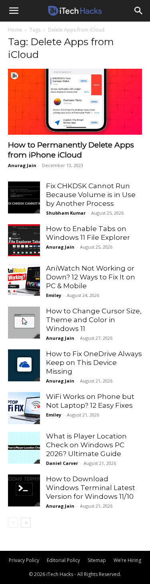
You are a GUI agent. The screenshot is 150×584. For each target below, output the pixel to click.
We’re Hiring (127, 560)
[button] (13, 11)
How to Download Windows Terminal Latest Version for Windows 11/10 (90, 487)
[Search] (139, 11)
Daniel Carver (62, 463)
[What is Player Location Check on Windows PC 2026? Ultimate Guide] (24, 448)
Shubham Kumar (66, 213)
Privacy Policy (24, 560)
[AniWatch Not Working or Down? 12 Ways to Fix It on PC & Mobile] (24, 280)
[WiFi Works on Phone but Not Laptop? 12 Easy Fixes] (24, 408)
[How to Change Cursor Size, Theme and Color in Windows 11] (24, 323)
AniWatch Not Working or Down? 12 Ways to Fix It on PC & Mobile (90, 277)
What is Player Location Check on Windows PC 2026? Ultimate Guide (86, 445)
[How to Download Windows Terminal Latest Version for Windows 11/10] (24, 490)
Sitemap (97, 560)
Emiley (53, 295)
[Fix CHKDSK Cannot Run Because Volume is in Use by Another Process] (24, 197)
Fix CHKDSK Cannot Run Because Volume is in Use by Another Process (91, 194)
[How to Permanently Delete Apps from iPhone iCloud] (75, 102)
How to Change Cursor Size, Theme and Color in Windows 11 (94, 320)
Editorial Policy (63, 560)
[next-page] (26, 523)
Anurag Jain (22, 165)
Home (15, 29)
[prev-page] (13, 523)
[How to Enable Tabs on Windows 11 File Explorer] (24, 240)
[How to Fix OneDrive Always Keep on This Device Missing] (24, 365)
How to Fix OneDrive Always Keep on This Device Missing (94, 362)
